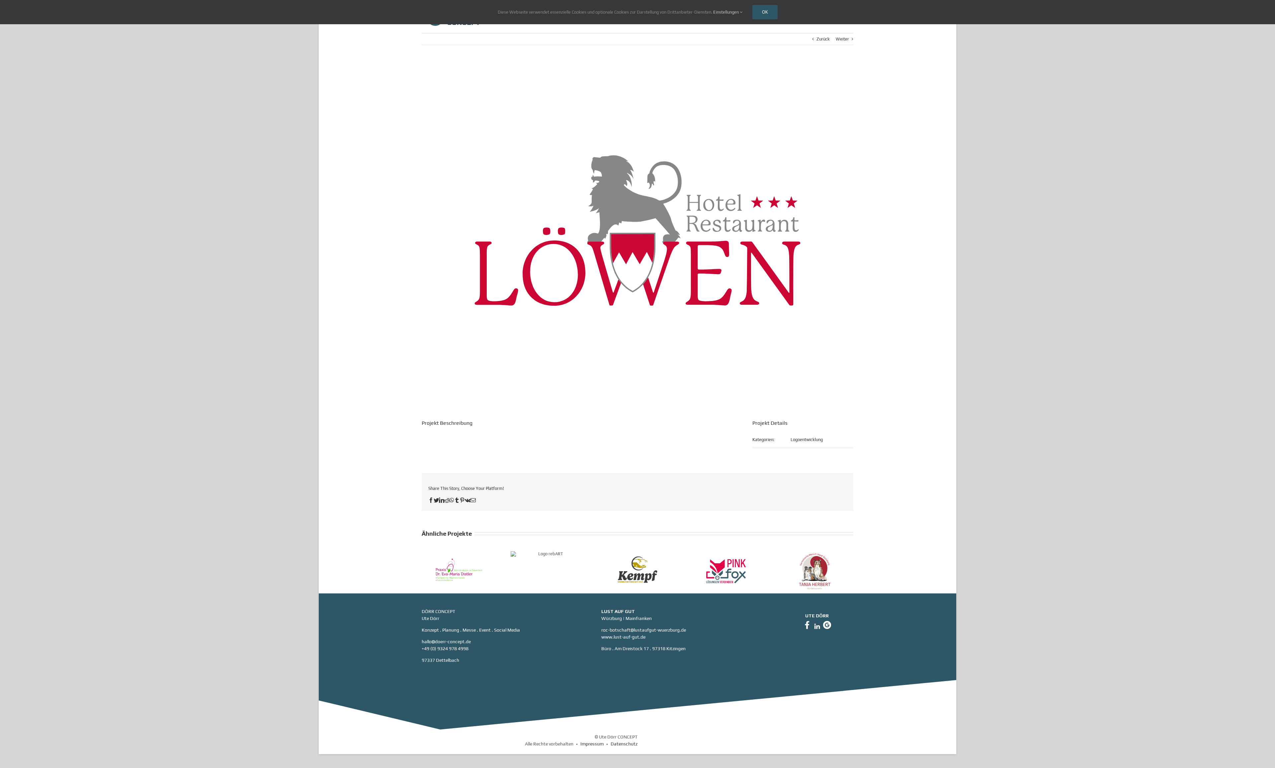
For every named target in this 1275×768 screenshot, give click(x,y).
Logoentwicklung (807, 439)
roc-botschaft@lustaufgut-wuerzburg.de (643, 630)
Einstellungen (726, 12)
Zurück (823, 39)
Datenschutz (624, 743)
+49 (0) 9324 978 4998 (445, 648)
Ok (765, 12)
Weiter (842, 39)
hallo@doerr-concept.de (446, 641)
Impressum (592, 743)
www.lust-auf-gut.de (623, 637)
